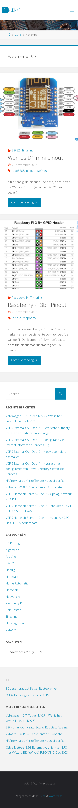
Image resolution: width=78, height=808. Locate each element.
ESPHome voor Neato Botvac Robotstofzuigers (37, 727)
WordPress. (56, 796)
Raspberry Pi (20, 297)
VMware (11, 630)
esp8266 (18, 171)
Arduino (11, 556)
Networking (13, 597)
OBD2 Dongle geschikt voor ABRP (27, 695)
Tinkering (27, 150)
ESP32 (16, 150)
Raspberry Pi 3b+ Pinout (37, 305)
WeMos (42, 171)
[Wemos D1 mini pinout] (39, 107)
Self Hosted (13, 610)
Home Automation (18, 583)
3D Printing (13, 543)
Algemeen (12, 550)
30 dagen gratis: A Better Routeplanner (31, 688)
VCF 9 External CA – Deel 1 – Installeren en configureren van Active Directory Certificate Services (35, 469)
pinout (30, 171)
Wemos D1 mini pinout (35, 157)
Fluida (42, 796)
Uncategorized (15, 623)
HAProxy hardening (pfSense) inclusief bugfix (35, 481)
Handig (10, 570)
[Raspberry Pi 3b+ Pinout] (39, 254)
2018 (18, 34)
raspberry (29, 318)
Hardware (12, 577)
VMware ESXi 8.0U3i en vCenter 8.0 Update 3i (35, 487)
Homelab (12, 590)
